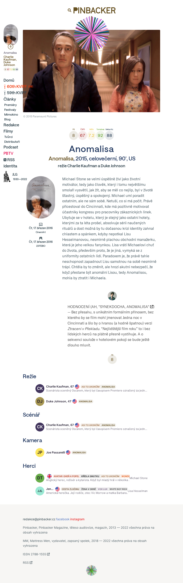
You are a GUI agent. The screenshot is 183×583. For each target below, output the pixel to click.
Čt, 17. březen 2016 (41, 230)
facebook (63, 519)
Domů (9, 80)
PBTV (8, 153)
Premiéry (10, 104)
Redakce (11, 125)
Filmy (8, 131)
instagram (77, 519)
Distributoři (12, 141)
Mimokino (11, 114)
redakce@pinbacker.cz (39, 519)
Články (10, 99)
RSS (11, 160)
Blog (7, 119)
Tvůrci (8, 136)
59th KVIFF (17, 93)
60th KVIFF (19, 86)
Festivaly (10, 109)
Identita (10, 166)
